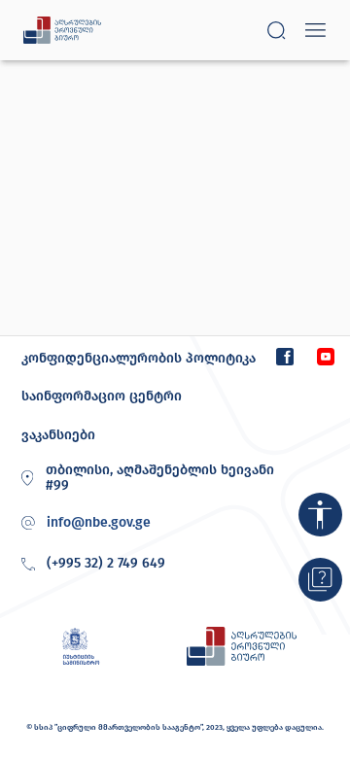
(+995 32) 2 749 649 (106, 563)
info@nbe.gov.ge (99, 523)
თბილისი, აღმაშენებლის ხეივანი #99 (160, 478)
